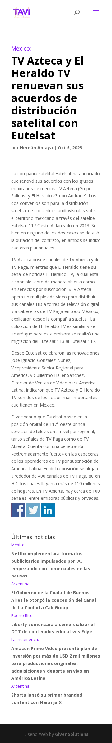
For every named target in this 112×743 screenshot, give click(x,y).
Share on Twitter (33, 510)
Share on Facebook (18, 510)
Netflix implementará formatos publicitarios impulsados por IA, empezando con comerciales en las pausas (50, 561)
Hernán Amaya (36, 148)
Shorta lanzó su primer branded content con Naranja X (46, 694)
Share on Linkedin (48, 510)
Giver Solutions (72, 734)
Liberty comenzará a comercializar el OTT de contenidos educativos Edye (53, 624)
